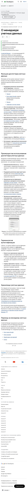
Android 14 (3, 425)
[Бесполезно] (21, 27)
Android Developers (5, 22)
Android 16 (3, 421)
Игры (2, 387)
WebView (22, 139)
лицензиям (3, 352)
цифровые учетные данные (10, 182)
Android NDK (4, 446)
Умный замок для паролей (10, 337)
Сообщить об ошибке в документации (9, 454)
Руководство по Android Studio (8, 437)
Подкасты (3, 382)
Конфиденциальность (6, 396)
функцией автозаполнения (19, 143)
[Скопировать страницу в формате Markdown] (7, 37)
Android (3, 369)
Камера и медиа (4, 394)
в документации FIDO (9, 276)
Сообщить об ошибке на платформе (9, 452)
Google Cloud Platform (6, 473)
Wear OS (3, 406)
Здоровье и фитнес (5, 392)
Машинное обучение (5, 390)
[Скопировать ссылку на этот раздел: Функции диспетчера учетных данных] (8, 76)
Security (3, 6)
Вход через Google (11, 96)
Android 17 (3, 418)
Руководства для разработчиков (8, 439)
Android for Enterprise (6, 371)
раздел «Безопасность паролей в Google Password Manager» (13, 310)
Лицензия (14, 480)
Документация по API (6, 441)
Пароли (8, 94)
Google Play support (5, 456)
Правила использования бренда (9, 482)
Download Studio (4, 444)
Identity (11, 6)
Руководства (10, 24)
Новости (3, 377)
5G (1, 398)
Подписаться (19, 486)
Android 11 (3, 431)
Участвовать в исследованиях (7, 458)
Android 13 (3, 427)
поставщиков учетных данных (11, 121)
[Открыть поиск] (18, 1)
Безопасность (4, 373)
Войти (24, 1)
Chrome (3, 469)
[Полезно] (19, 27)
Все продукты (4, 475)
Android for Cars (4, 411)
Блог (2, 380)
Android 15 (3, 423)
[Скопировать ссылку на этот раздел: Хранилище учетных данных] (25, 285)
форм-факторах (19, 173)
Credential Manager (6, 53)
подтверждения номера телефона (12, 194)
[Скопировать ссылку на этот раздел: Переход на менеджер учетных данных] (8, 320)
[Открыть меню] (2, 1)
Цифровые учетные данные (13, 104)
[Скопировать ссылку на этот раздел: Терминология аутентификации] (16, 243)
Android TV (3, 413)
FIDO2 (5, 339)
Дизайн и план (14, 22)
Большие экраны (4, 404)
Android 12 (3, 429)
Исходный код (4, 375)
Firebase (3, 471)
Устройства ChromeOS (6, 408)
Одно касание (7, 334)
